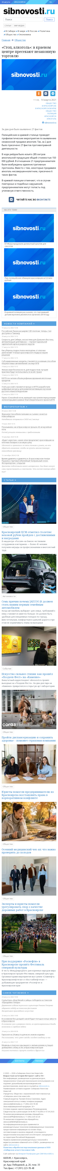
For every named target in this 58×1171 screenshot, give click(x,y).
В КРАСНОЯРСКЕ (49, 106)
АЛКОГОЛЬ (51, 118)
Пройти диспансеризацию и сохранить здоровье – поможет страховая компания (29, 739)
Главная (6, 40)
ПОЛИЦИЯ (51, 113)
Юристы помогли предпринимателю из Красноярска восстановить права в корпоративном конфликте (28, 795)
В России (32, 31)
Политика (45, 31)
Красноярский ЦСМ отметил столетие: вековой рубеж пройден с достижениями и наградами (28, 535)
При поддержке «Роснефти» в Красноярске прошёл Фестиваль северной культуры (23, 964)
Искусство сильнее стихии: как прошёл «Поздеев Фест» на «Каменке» (27, 675)
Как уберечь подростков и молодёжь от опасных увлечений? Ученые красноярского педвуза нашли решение (25, 352)
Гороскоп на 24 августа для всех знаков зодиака (23, 1034)
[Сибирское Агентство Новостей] (29, 10)
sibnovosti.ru (44, 1086)
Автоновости (9, 596)
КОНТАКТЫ (19, 1061)
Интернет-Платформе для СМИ (31, 1154)
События (7, 668)
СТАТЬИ (10, 480)
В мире (21, 31)
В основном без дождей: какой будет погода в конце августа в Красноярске (29, 1019)
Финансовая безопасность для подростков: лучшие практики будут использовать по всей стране (25, 370)
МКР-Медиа (19, 25)
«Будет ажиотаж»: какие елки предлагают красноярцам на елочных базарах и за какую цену (28, 441)
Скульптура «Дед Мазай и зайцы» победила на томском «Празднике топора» (27, 1001)
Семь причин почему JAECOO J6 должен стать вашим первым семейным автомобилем (27, 604)
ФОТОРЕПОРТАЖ (15, 406)
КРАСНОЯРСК (19, 2)
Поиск (49, 19)
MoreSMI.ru (49, 1154)
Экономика (25, 34)
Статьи (8, 25)
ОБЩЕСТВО (51, 103)
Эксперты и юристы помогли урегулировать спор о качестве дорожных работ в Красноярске (22, 907)
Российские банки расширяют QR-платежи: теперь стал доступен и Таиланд (26, 332)
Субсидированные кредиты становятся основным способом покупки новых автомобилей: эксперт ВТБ (29, 362)
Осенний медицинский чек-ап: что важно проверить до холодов (29, 851)
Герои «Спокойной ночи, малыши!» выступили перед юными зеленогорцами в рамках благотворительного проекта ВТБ (29, 398)
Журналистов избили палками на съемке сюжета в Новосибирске (24, 415)
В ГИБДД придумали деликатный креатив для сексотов (25, 244)
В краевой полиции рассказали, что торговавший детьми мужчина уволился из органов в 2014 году (27, 313)
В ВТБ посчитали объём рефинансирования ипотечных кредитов (26, 379)
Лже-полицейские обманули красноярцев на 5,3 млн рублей (28, 279)
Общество (10, 34)
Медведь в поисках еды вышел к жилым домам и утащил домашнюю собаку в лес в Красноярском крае (27, 1046)
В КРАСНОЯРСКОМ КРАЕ (45, 108)
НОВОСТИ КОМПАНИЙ (19, 323)
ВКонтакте (43, 199)
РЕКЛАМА (39, 1061)
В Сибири (10, 31)
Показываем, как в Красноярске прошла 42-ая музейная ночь (27, 428)
